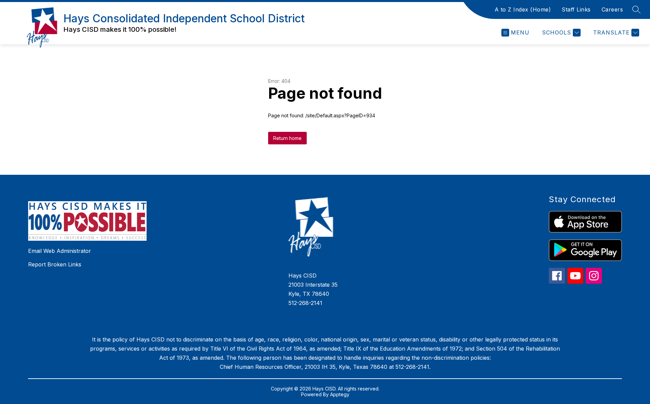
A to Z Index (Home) (523, 9)
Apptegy (339, 394)
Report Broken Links (54, 264)
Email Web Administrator (59, 250)
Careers (612, 9)
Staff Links (576, 9)
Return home (287, 138)
